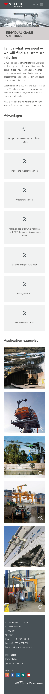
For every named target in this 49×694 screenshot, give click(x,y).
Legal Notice (10, 655)
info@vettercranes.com (22, 647)
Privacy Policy (11, 659)
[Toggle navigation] (41, 4)
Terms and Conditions (14, 663)
